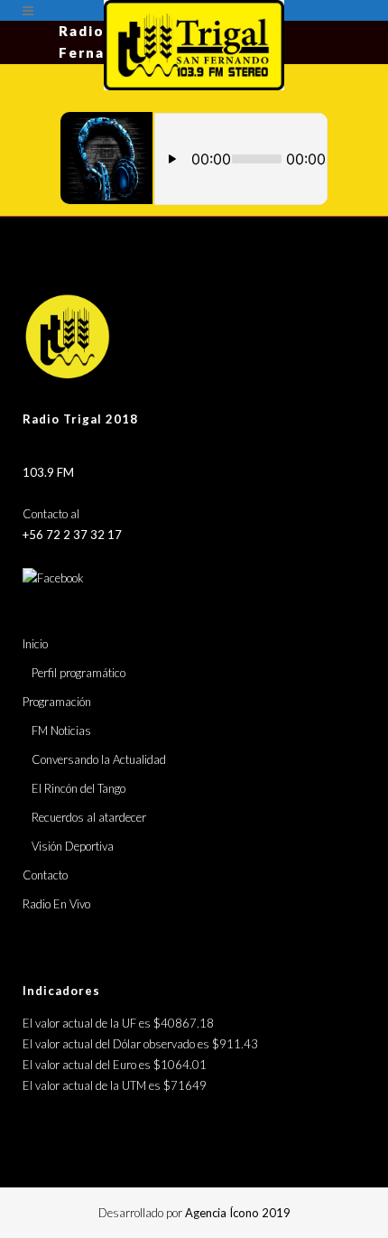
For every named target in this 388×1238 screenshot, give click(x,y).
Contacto (45, 875)
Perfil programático (78, 673)
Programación (57, 701)
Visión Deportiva (73, 846)
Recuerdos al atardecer (89, 817)
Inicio (35, 644)
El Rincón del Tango (78, 788)
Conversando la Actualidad (99, 759)
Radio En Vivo (56, 904)
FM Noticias (61, 730)
